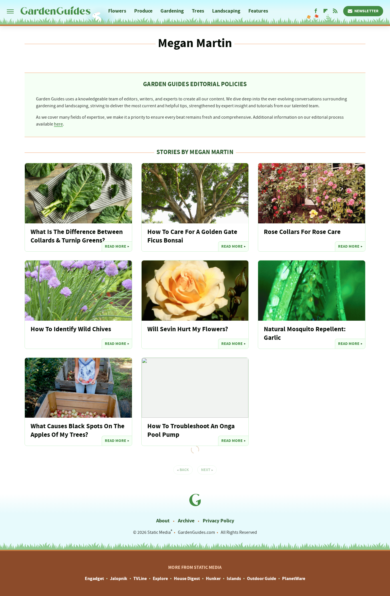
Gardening (172, 11)
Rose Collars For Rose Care (302, 232)
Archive (186, 521)
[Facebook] (316, 11)
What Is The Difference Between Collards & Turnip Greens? (77, 236)
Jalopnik (118, 578)
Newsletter (366, 11)
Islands (234, 578)
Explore (160, 578)
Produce (143, 11)
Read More (115, 246)
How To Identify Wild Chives (71, 329)
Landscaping (226, 11)
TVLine (140, 578)
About (163, 521)
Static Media (159, 532)
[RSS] (335, 11)
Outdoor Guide (261, 578)
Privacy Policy (218, 521)
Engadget (94, 578)
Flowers (117, 11)
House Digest (187, 578)
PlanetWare (293, 578)
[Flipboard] (325, 11)
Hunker (213, 578)
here (58, 124)
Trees (198, 11)
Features (258, 11)
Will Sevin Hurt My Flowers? (187, 329)
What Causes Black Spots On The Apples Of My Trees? (77, 430)
